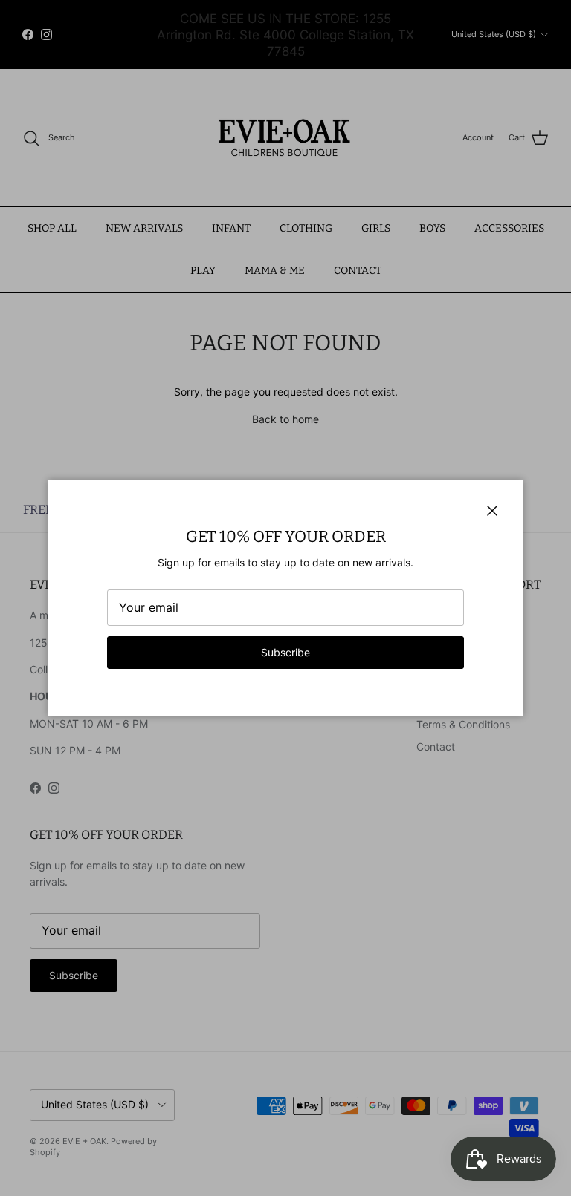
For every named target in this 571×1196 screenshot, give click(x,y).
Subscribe (285, 652)
